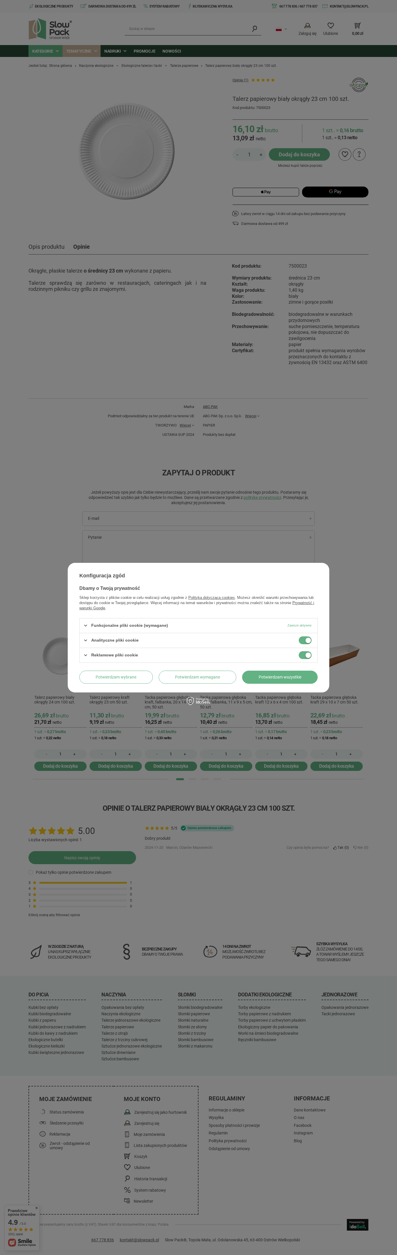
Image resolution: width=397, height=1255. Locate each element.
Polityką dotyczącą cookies (211, 597)
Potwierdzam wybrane (116, 677)
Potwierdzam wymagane (197, 677)
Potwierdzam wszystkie (280, 677)
